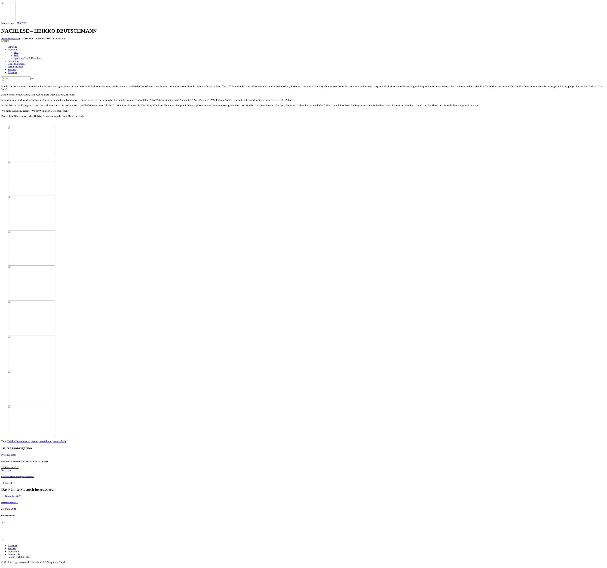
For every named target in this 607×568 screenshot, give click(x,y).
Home (4, 38)
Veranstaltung (60, 441)
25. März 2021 (8, 509)
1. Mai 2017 (20, 23)
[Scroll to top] (3, 565)
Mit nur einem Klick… (9, 503)
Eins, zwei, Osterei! (8, 515)
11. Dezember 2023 (11, 496)
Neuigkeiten (7, 23)
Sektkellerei (45, 441)
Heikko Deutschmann (18, 441)
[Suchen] (32, 78)
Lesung (34, 441)
